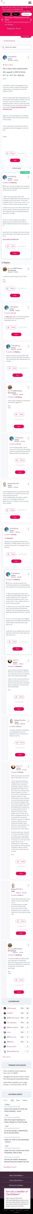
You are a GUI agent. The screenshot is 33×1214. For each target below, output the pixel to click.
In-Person (7, 1104)
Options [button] (30, 41)
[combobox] (16, 47)
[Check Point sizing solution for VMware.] (30, 168)
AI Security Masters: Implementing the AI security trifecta (15, 1132)
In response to (10, 182)
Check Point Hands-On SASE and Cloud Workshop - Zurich (15, 1110)
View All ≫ (6, 1057)
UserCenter (16, 1212)
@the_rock (9, 316)
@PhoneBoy (9, 538)
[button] (6, 14)
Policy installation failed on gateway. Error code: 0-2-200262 (14, 1072)
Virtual (6, 1115)
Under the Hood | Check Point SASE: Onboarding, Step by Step (16, 1152)
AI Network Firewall (9, 41)
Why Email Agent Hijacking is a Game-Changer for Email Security (15, 1121)
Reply (15, 160)
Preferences (26, 14)
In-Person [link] (25, 1100)
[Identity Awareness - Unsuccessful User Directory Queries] (2, 168)
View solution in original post (10, 239)
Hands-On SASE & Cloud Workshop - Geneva (16, 1141)
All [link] (12, 1100)
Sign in (8, 1198)
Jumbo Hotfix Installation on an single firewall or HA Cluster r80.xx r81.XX (15, 1083)
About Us (26, 1210)
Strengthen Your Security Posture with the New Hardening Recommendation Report (16, 1078)
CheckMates (9, 1167)
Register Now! (14, 28)
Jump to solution (9, 65)
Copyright (12, 1210)
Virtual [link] (17, 1100)
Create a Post (26, 36)
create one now (15, 1206)
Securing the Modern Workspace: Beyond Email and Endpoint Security (16, 1161)
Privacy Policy (27, 9)
